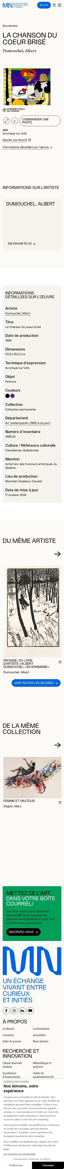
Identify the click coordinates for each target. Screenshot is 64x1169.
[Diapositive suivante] (57, 554)
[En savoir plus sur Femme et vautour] (32, 777)
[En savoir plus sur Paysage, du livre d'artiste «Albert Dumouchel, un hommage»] (32, 612)
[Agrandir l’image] (7, 121)
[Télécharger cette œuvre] (15, 121)
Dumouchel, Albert (17, 313)
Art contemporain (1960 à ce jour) (27, 423)
